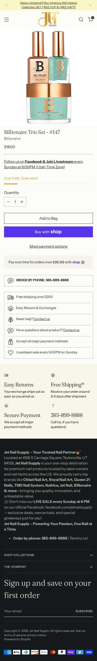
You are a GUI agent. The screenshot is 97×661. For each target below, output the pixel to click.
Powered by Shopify (17, 639)
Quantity (11, 192)
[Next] (90, 5)
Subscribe (84, 611)
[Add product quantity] (22, 201)
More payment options (48, 246)
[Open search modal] (80, 19)
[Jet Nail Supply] (48, 19)
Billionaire (12, 138)
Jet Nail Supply (39, 630)
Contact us (42, 319)
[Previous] (7, 5)
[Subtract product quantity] (8, 201)
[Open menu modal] (6, 19)
